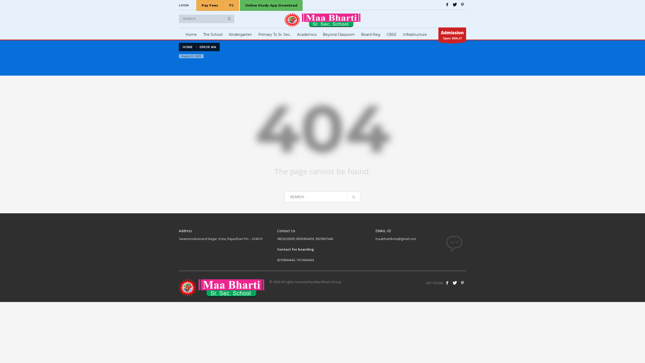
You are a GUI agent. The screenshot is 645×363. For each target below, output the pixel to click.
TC (231, 5)
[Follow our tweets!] (455, 283)
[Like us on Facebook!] (447, 283)
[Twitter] (455, 4)
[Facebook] (447, 4)
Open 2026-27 (452, 35)
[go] (229, 18)
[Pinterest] (462, 4)
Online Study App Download (271, 5)
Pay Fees (210, 5)
